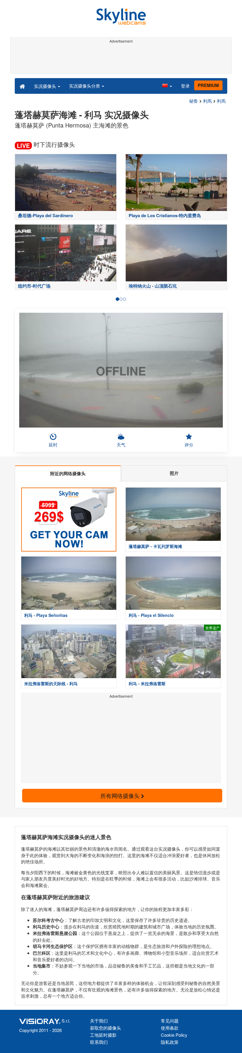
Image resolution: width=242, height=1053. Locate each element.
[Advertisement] (121, 58)
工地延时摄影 (103, 1035)
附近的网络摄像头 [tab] (68, 473)
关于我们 (99, 1020)
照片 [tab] (174, 473)
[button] (167, 85)
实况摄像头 (45, 86)
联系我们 (99, 1042)
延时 (53, 444)
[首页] (22, 85)
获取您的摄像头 (105, 1028)
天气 (121, 444)
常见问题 (170, 1020)
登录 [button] (185, 86)
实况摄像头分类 (85, 86)
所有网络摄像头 (120, 795)
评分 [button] (188, 444)
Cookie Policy (174, 1035)
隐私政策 (170, 1042)
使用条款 (170, 1028)
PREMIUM (208, 85)
